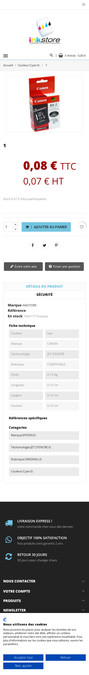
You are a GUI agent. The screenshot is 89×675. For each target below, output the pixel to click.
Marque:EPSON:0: (23, 435)
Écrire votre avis (25, 266)
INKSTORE (29, 305)
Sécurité (44, 294)
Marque (15, 305)
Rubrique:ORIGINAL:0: (26, 459)
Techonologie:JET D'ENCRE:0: (31, 447)
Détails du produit (44, 286)
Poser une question (66, 266)
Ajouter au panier (50, 227)
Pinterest (56, 245)
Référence (17, 311)
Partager (33, 245)
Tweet (44, 245)
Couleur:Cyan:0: (22, 471)
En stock (15, 316)
